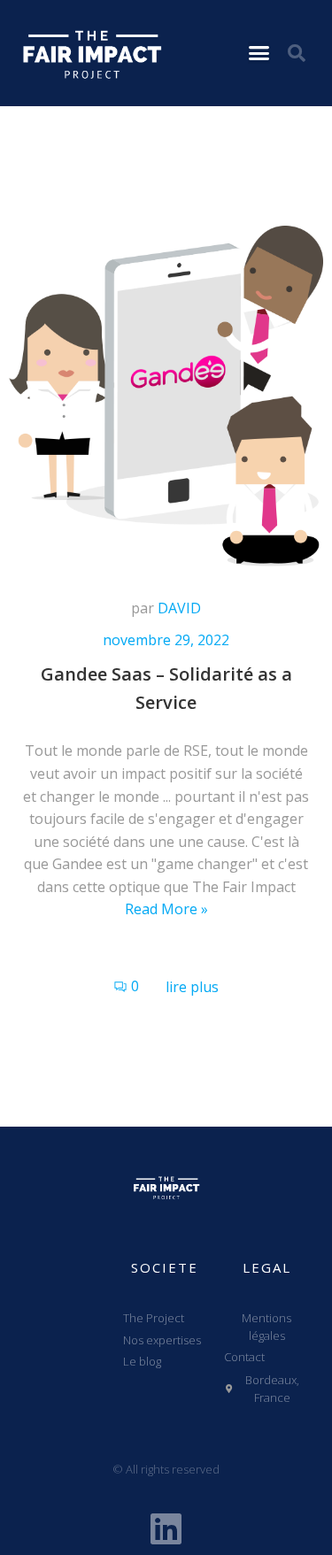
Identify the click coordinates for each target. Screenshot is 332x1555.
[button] (259, 53)
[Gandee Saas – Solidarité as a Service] (166, 394)
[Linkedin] (166, 1528)
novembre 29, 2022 (166, 640)
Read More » (166, 909)
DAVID (179, 608)
